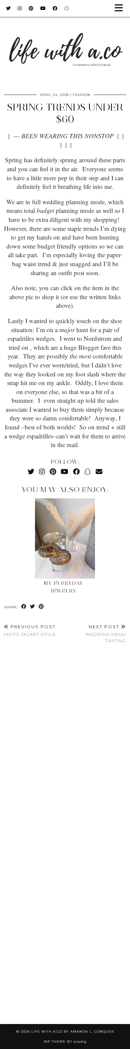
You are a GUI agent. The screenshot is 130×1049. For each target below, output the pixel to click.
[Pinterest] (31, 8)
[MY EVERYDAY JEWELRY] (65, 538)
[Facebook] (55, 8)
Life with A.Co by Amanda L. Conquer (72, 1031)
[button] (121, 8)
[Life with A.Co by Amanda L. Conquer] (65, 43)
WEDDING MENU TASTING (105, 633)
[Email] (99, 471)
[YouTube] (43, 8)
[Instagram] (20, 8)
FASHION (81, 95)
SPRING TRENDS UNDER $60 (65, 113)
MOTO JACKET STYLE (30, 630)
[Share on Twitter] (32, 607)
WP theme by (65, 1041)
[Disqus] (65, 748)
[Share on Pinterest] (41, 607)
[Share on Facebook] (24, 607)
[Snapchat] (66, 8)
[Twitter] (8, 8)
